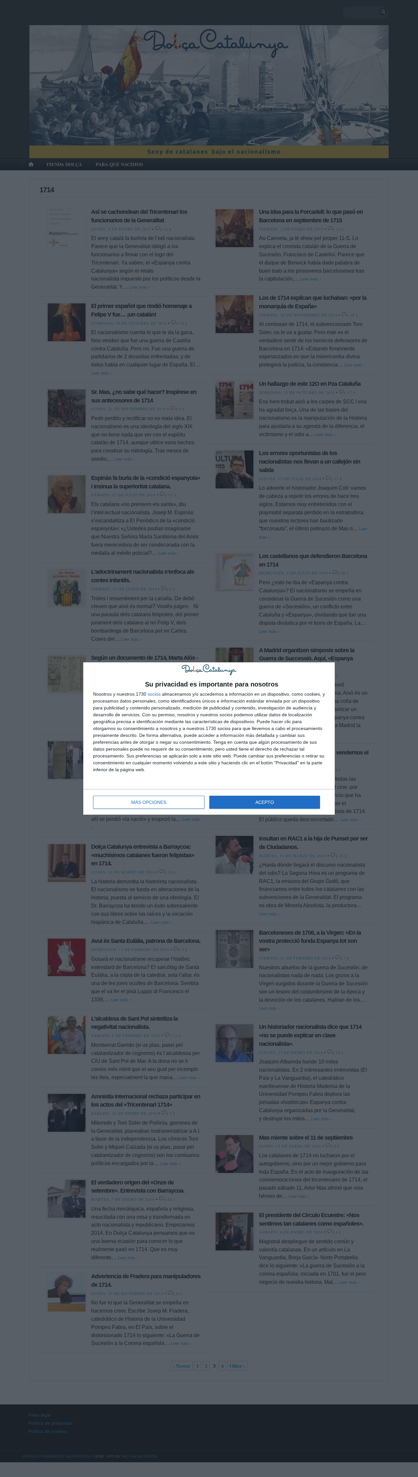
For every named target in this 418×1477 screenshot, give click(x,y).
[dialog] (209, 738)
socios (154, 694)
